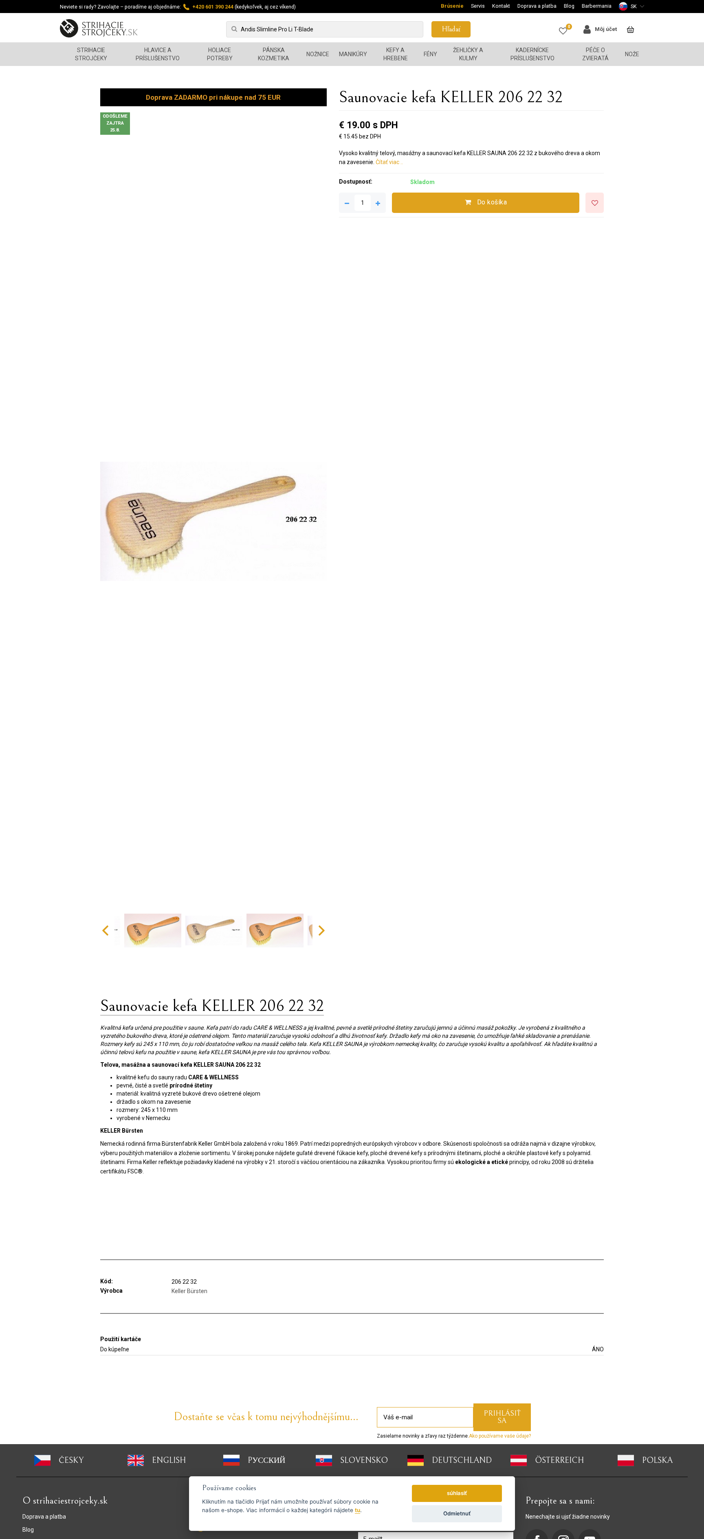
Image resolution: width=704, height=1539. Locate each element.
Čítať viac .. (389, 162)
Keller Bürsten (189, 1291)
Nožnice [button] (317, 54)
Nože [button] (632, 54)
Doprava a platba (537, 6)
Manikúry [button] (353, 54)
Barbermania (597, 6)
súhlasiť (457, 1493)
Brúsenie (452, 6)
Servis (478, 6)
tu (357, 1510)
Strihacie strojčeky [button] (91, 54)
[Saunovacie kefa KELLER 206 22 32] (213, 521)
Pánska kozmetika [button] (273, 54)
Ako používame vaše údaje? (500, 1436)
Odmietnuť (457, 1513)
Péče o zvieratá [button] (595, 54)
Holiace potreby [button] (220, 54)
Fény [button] (430, 54)
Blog (569, 6)
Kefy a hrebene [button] (395, 54)
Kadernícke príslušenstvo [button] (532, 54)
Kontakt (501, 6)
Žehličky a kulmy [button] (468, 54)
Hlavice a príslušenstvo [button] (158, 54)
